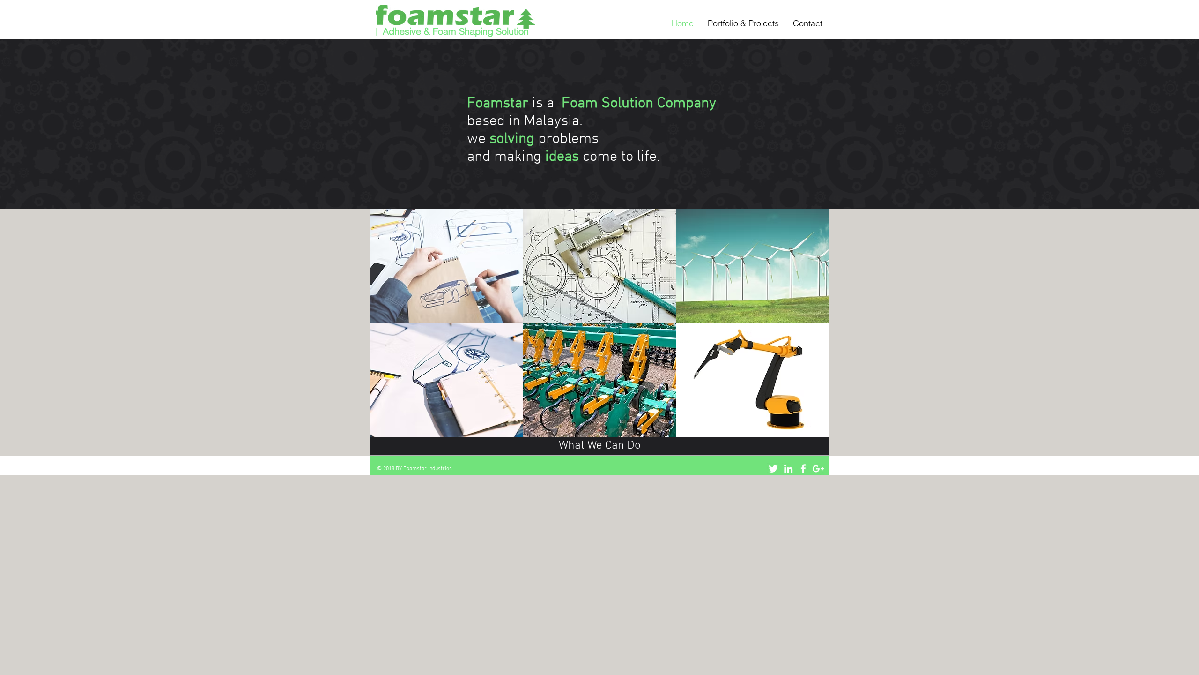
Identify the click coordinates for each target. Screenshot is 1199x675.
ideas (562, 157)
